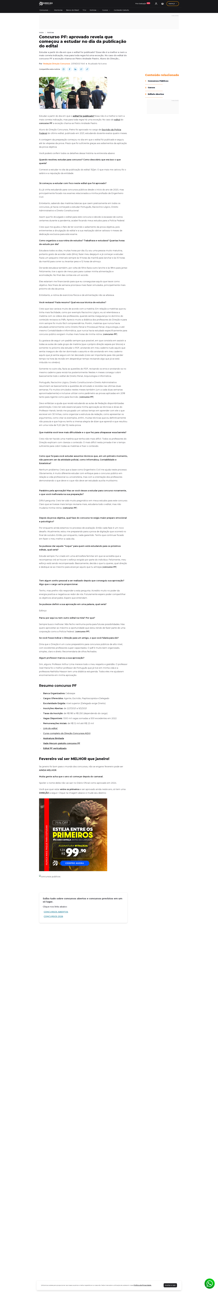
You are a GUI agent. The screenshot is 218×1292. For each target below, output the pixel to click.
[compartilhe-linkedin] (75, 69)
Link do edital (50, 728)
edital (117, 119)
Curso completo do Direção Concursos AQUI (66, 733)
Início (41, 32)
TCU (84, 10)
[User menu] (156, 3)
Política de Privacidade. (142, 1285)
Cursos (105, 10)
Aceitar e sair (170, 1285)
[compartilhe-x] (81, 69)
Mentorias (58, 10)
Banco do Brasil (72, 10)
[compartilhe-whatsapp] (63, 69)
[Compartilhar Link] (87, 69)
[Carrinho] (162, 3)
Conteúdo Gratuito (121, 10)
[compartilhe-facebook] (69, 69)
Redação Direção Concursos (56, 64)
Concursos (44, 10)
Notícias (93, 10)
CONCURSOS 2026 (53, 916)
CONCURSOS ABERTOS (56, 912)
